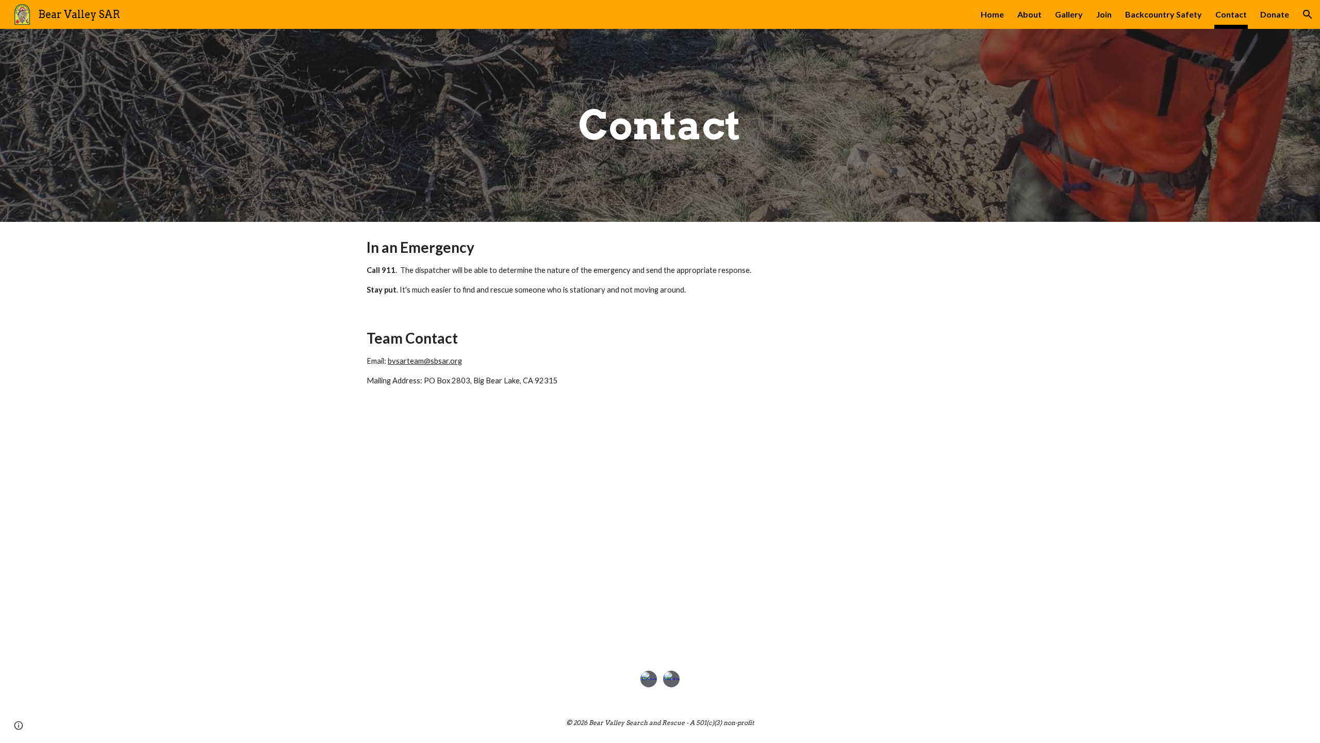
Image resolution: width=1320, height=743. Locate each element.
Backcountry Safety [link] (1163, 14)
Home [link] (992, 14)
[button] (1307, 14)
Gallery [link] (1069, 14)
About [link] (1029, 14)
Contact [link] (1231, 14)
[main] (660, 125)
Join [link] (1104, 14)
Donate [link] (1274, 14)
